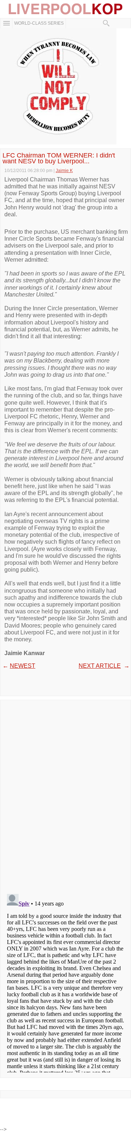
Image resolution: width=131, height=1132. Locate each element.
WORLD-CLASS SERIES (39, 23)
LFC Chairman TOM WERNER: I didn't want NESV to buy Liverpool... (59, 158)
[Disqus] (65, 794)
